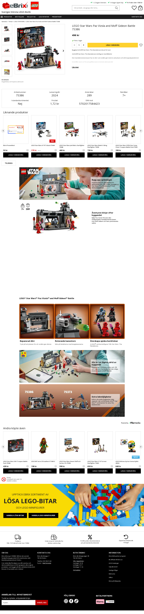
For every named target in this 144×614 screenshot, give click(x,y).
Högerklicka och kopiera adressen (13, 82)
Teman (11, 21)
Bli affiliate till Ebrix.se (115, 560)
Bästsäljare (19, 17)
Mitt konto (112, 574)
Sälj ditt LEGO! (113, 567)
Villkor (111, 577)
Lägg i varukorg (112, 45)
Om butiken (76, 570)
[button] (7, 29)
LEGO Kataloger (114, 563)
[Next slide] (63, 51)
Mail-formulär (47, 563)
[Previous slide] (16, 51)
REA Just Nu (31, 17)
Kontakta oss (137, 17)
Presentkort (57, 17)
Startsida (4, 21)
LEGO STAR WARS (19, 21)
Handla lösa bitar (15, 515)
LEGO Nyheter (44, 17)
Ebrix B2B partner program (117, 556)
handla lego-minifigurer (43, 515)
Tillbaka (9, 163)
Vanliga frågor (113, 570)
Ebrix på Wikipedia (115, 581)
